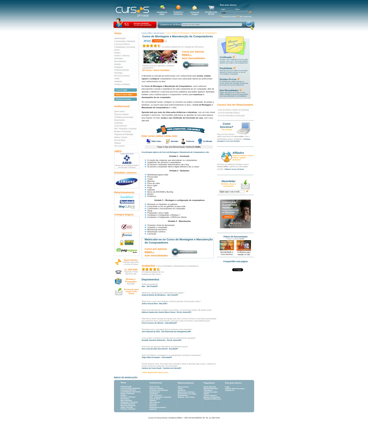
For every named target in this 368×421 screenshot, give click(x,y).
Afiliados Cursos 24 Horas (234, 169)
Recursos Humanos (122, 76)
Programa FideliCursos (212, 399)
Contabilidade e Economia (124, 47)
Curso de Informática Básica (229, 113)
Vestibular (118, 81)
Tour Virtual (226, 130)
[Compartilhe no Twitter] (147, 40)
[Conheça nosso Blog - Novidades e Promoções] (126, 207)
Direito (116, 50)
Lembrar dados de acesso (235, 388)
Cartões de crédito (211, 392)
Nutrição (117, 64)
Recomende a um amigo (187, 394)
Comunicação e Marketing (124, 41)
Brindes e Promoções (122, 132)
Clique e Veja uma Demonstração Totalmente (179, 147)
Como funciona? (120, 126)
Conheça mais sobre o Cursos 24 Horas (131, 263)
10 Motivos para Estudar (123, 117)
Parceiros (153, 406)
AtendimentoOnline (162, 13)
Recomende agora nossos (131, 291)
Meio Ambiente (120, 61)
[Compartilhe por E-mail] (165, 40)
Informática (118, 59)
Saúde (116, 79)
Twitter (180, 388)
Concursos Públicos (122, 44)
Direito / (124, 393)
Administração (119, 38)
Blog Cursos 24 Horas (186, 392)
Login (227, 387)
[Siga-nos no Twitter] (126, 196)
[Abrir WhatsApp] (360, 413)
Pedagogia (118, 67)
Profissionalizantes (121, 70)
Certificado (118, 123)
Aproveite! (131, 284)
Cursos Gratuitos (210, 395)
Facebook (181, 390)
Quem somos (119, 111)
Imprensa (153, 409)
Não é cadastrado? (246, 16)
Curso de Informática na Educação (231, 116)
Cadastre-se (229, 390)
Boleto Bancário (210, 387)
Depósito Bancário (211, 388)
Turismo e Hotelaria (122, 84)
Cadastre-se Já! (168, 24)
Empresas (153, 404)
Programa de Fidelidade (123, 134)
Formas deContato (194, 13)
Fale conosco (119, 146)
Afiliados (117, 143)
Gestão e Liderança (122, 56)
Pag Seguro (208, 390)
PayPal (206, 394)
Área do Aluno (119, 140)
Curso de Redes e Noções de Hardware (233, 110)
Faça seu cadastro (121, 114)
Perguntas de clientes (158, 407)
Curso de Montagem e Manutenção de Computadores (177, 266)
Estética (117, 53)
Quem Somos (131, 260)
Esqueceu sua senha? (229, 16)
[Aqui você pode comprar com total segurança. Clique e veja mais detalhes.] (127, 242)
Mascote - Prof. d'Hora (186, 397)
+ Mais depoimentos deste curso (155, 372)
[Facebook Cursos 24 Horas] (126, 201)
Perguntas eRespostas (178, 13)
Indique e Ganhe (120, 137)
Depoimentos (119, 120)
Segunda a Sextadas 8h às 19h (131, 273)
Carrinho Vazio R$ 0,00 (211, 13)
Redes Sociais (183, 387)
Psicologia (118, 73)
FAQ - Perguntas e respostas (125, 129)
